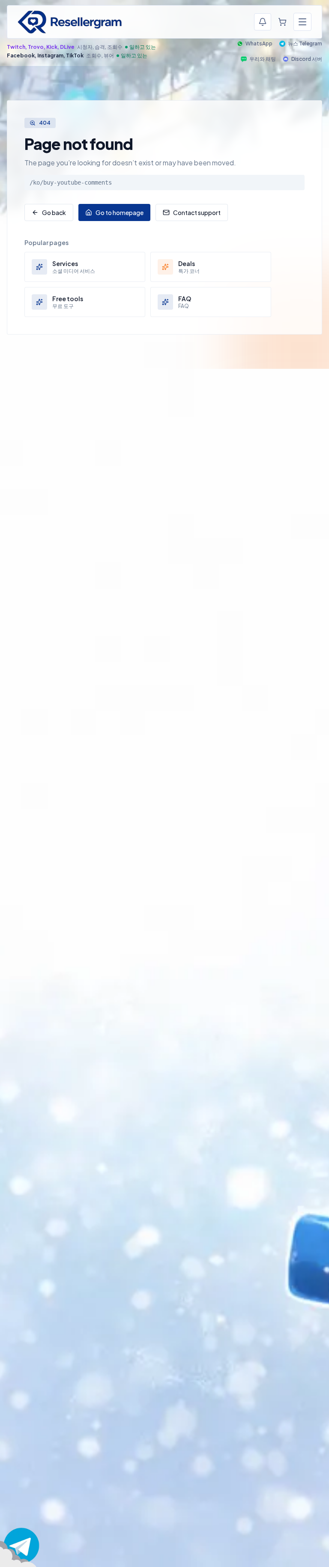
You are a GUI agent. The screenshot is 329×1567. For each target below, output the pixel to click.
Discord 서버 (306, 59)
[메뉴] (302, 22)
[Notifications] (262, 21)
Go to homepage (120, 212)
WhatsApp (258, 43)
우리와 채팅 (262, 59)
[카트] (282, 22)
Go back (54, 212)
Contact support (197, 212)
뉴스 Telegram (305, 43)
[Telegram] (21, 1545)
